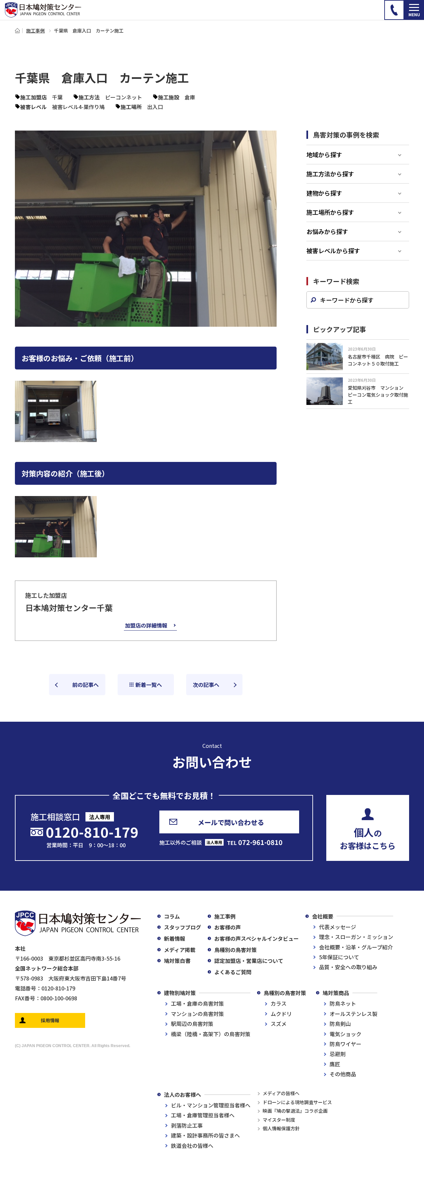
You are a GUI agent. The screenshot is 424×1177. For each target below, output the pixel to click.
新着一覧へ (148, 685)
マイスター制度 (279, 1119)
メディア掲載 (179, 950)
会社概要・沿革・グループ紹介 (356, 947)
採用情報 (50, 1020)
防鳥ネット (343, 1003)
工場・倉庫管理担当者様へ (203, 1115)
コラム (172, 916)
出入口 (155, 107)
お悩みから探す (327, 231)
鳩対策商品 (336, 993)
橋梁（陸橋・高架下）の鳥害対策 (210, 1034)
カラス (279, 1003)
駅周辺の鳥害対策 (192, 1024)
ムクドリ (281, 1014)
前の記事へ (85, 685)
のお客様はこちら (368, 838)
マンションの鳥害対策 (197, 1014)
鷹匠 (335, 1064)
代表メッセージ (337, 927)
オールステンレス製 (353, 1014)
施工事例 (35, 30)
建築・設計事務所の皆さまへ (205, 1135)
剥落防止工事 (187, 1125)
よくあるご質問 (232, 972)
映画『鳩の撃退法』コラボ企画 (295, 1110)
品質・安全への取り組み (348, 967)
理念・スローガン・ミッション (356, 937)
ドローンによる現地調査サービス (297, 1102)
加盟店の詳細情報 (146, 625)
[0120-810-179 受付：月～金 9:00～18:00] (394, 10)
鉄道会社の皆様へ (192, 1145)
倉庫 (190, 97)
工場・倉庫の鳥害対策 (197, 1003)
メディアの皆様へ (281, 1093)
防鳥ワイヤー (345, 1044)
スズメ (279, 1024)
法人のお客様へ (182, 1094)
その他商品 (343, 1074)
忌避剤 (337, 1054)
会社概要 (322, 916)
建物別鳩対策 (180, 993)
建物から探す (324, 193)
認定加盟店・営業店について (248, 961)
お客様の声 (227, 927)
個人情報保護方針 (281, 1128)
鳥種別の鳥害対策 (235, 950)
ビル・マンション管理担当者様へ (210, 1105)
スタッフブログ (182, 927)
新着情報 (174, 938)
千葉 (57, 97)
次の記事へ (206, 685)
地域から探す (324, 154)
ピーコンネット (123, 97)
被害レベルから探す (333, 250)
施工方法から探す (330, 173)
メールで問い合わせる (231, 822)
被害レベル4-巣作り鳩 (78, 107)
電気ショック (345, 1034)
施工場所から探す (330, 212)
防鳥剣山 (340, 1024)
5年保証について (339, 957)
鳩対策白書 (177, 961)
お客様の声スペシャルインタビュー (256, 938)
